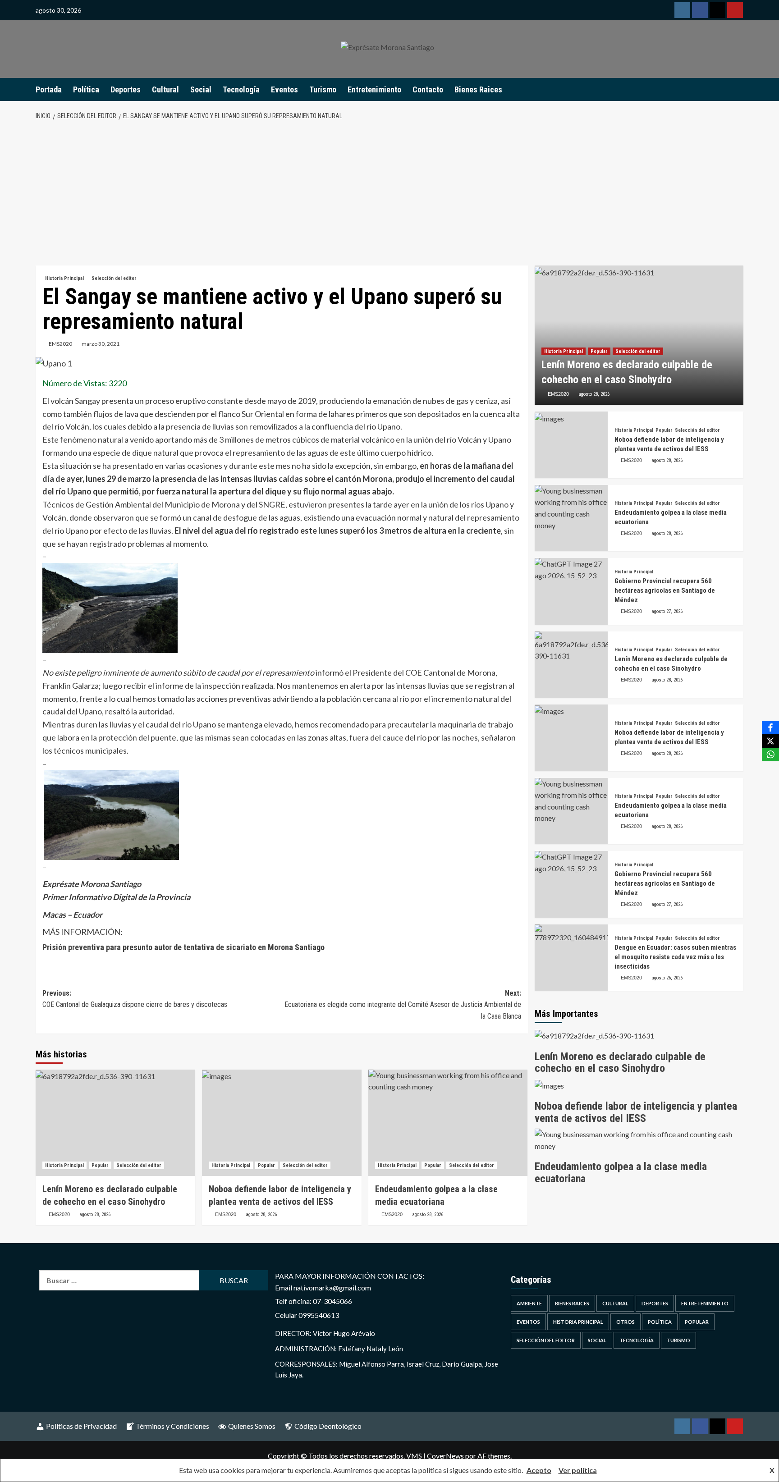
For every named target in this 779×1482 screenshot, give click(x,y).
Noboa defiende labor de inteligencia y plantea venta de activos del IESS (636, 1112)
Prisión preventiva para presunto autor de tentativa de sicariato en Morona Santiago (183, 947)
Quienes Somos (251, 1426)
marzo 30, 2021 (100, 343)
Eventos (284, 89)
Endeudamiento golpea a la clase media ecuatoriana (621, 1172)
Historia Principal (64, 278)
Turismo (322, 89)
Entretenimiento (374, 89)
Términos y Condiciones (172, 1426)
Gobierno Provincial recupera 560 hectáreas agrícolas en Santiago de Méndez (664, 590)
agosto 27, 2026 (667, 611)
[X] (770, 741)
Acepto (539, 1470)
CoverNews (445, 1455)
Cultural (165, 89)
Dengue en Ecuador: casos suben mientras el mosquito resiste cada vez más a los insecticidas (675, 956)
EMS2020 (60, 343)
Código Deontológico (328, 1426)
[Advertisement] (389, 193)
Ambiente (529, 1303)
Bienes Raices (478, 89)
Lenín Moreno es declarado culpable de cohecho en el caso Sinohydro (620, 1062)
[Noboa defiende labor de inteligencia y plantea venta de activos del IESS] (282, 1123)
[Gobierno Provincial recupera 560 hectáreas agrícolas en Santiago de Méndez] (571, 591)
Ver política (578, 1470)
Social (200, 89)
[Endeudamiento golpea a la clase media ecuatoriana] (448, 1123)
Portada (49, 89)
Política (86, 89)
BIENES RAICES (572, 1303)
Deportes (125, 89)
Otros (625, 1322)
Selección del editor (114, 278)
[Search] (737, 89)
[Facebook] (770, 727)
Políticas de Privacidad (81, 1426)
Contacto (427, 89)
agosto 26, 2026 (667, 978)
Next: (402, 1004)
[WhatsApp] (770, 754)
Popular (100, 1165)
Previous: (134, 999)
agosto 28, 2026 (94, 1214)
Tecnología (241, 89)
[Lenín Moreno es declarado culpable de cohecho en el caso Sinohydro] (115, 1123)
